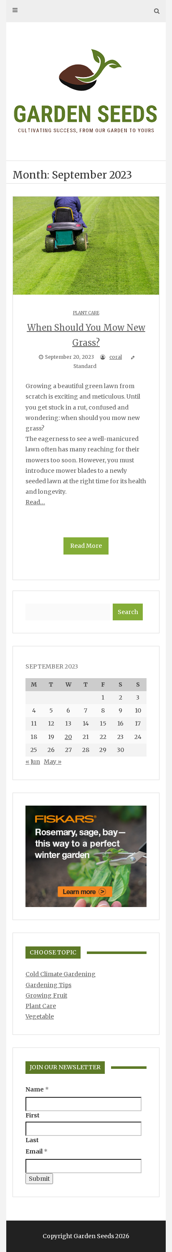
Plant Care (86, 313)
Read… (35, 502)
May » (52, 761)
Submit (39, 1178)
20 (68, 737)
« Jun (32, 761)
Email (36, 1151)
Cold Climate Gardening (60, 974)
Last (32, 1140)
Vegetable (39, 1016)
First (32, 1115)
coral (115, 357)
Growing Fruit (46, 995)
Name (37, 1089)
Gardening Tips (48, 985)
